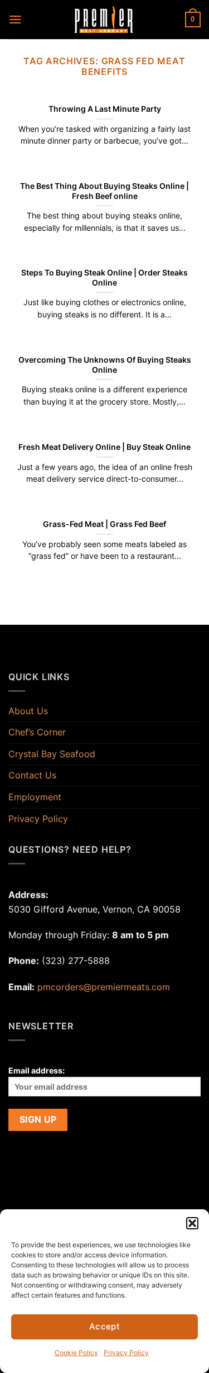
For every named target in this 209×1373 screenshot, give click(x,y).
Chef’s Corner (37, 732)
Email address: (36, 1070)
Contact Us (32, 775)
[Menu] (15, 19)
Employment (34, 796)
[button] (192, 1223)
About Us (28, 710)
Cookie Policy (76, 1352)
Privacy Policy (126, 1352)
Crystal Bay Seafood (51, 753)
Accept (104, 1326)
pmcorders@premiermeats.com (103, 986)
